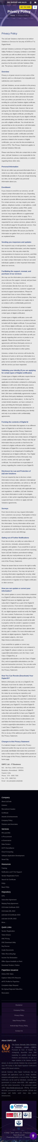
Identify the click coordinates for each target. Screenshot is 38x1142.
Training (4, 868)
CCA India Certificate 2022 (10, 907)
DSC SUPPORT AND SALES (16, 2)
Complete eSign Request (10, 985)
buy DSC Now (25, 7)
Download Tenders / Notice (11, 965)
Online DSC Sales (8, 974)
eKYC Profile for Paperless (10, 981)
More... (4, 922)
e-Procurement (7, 836)
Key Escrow (5, 946)
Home (12, 15)
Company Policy (7, 820)
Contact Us (19, 1031)
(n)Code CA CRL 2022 (9, 918)
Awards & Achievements (10, 816)
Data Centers (6, 844)
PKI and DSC (6, 833)
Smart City (5, 859)
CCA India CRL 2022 (8, 911)
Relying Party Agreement (10, 903)
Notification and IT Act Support (12, 872)
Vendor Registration (8, 931)
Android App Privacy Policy (19, 1026)
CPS (3, 896)
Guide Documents (8, 950)
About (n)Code (6, 801)
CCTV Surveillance (8, 848)
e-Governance (6, 840)
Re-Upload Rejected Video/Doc (12, 989)
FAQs (3, 883)
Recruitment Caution (8, 809)
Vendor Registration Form (10, 876)
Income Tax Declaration (9, 957)
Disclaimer (19, 1005)
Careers (4, 805)
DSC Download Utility (9, 942)
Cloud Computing (7, 852)
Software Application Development (13, 855)
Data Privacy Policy (19, 1020)
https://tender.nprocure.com (14, 1088)
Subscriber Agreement (9, 899)
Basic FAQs (5, 887)
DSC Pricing (6, 938)
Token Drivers (6, 935)
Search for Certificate (9, 879)
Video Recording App (9, 954)
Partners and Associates (10, 824)
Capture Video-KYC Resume (11, 978)
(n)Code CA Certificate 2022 (11, 915)
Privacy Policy (19, 1015)
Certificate (5, 813)
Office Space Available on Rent (12, 961)
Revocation (5, 993)
